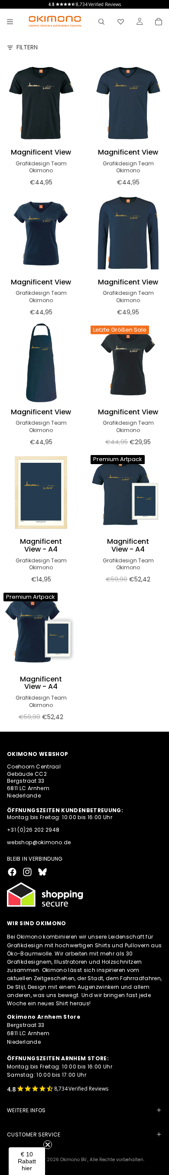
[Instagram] (27, 872)
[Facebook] (12, 872)
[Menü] (10, 22)
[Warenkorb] (158, 21)
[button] (27, 1161)
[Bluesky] (42, 872)
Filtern (27, 47)
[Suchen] (101, 21)
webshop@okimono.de (39, 842)
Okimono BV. (74, 1159)
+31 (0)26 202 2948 (33, 829)
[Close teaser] (47, 1144)
